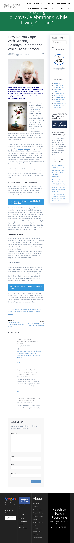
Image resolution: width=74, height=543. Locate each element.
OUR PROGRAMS (59, 93)
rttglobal (11, 53)
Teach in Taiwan (38, 513)
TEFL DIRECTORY (58, 8)
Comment (14, 433)
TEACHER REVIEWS (64, 3)
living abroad (28, 312)
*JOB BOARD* (38, 3)
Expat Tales (26, 54)
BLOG (69, 8)
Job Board (36, 507)
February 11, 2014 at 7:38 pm (24, 402)
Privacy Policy (37, 538)
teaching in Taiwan (24, 149)
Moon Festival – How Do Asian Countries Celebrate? (58, 189)
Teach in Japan (37, 510)
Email (13, 465)
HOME (29, 3)
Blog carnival (32, 309)
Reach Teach (12, 6)
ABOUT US (49, 3)
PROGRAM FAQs (59, 95)
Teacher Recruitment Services (37, 531)
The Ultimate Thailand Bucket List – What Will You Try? (58, 182)
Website (13, 473)
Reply (18, 362)
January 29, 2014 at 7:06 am (24, 346)
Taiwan (36, 109)
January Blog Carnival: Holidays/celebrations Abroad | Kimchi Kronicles (28, 342)
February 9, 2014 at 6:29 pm (24, 376)
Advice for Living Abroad (15, 54)
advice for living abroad (19, 309)
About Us (36, 504)
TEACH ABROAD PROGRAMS (38, 8)
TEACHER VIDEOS (59, 97)
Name (13, 456)
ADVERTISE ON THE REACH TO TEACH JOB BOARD (60, 106)
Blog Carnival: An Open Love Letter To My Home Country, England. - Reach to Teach (27, 372)
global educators (18, 312)
